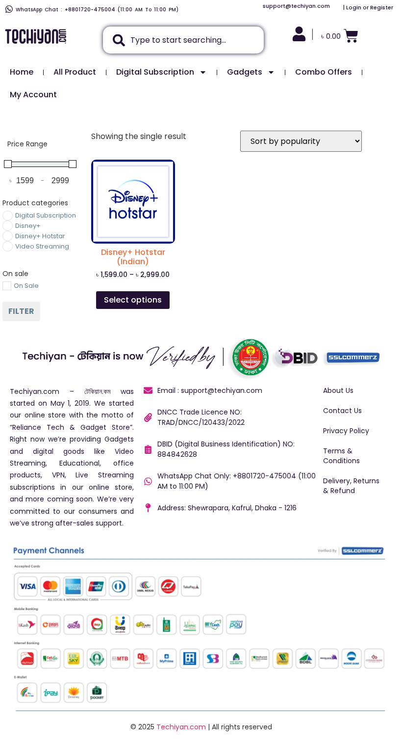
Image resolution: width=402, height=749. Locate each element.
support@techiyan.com (296, 6)
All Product (74, 72)
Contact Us (342, 411)
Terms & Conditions (341, 456)
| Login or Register (368, 7)
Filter (21, 311)
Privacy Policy (346, 431)
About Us (338, 390)
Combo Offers (323, 72)
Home (21, 72)
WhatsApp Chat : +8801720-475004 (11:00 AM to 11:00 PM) (97, 9)
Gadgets (244, 72)
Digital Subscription (155, 72)
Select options (133, 299)
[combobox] (183, 40)
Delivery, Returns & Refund (351, 486)
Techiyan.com (181, 727)
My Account (33, 94)
